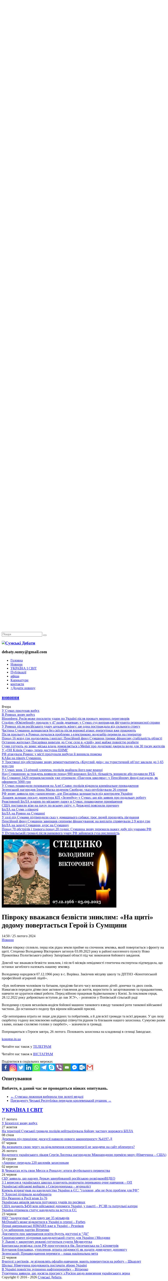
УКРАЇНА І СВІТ (23, 668)
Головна (16, 660)
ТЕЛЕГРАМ (42, 1046)
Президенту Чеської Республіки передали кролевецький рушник (60, 1100)
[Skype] (51, 1067)
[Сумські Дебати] (18, 643)
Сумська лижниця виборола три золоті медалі (46, 1096)
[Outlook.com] (82, 1067)
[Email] (67, 1067)
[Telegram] (44, 1067)
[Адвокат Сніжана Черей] (84, 67)
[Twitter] (21, 1067)
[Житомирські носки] (84, 101)
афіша (14, 676)
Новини (16, 664)
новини (10, 697)
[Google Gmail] (90, 1067)
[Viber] (59, 1067)
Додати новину (22, 688)
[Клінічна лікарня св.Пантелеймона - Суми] (84, 33)
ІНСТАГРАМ (43, 1054)
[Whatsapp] (36, 1067)
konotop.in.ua (11, 1039)
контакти (17, 684)
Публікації (18, 672)
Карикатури (19, 680)
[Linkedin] (28, 1067)
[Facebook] (5, 1067)
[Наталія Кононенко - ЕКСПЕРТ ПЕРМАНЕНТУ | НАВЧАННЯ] (84, 135)
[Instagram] (13, 1067)
